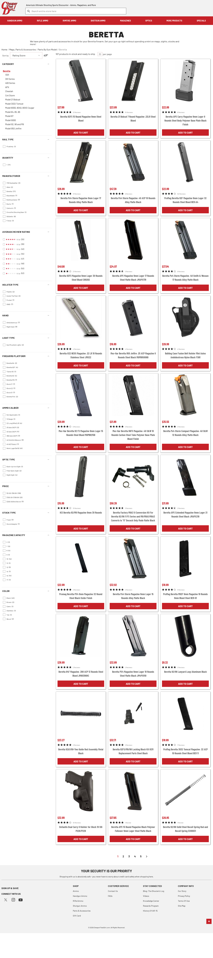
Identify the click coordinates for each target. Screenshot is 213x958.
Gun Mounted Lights (15, 345)
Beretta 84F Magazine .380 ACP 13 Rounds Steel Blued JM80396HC (81, 673)
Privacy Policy (184, 896)
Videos (146, 896)
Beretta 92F (12, 367)
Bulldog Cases (13, 200)
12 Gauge (11, 419)
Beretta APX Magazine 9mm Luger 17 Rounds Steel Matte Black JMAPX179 (133, 277)
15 (9, 576)
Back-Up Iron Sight (15, 466)
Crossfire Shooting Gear (16, 212)
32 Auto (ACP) (13, 431)
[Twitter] (5, 899)
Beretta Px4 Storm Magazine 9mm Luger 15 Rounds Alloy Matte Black (133, 596)
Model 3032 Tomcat (14, 103)
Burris (10, 204)
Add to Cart (80, 132)
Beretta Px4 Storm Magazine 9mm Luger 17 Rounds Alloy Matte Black (81, 200)
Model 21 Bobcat (12, 99)
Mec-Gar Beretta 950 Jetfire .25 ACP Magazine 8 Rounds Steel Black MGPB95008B (133, 355)
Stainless (11, 611)
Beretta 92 (12, 376)
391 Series (10, 79)
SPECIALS (201, 20)
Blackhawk (12, 195)
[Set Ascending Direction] (45, 55)
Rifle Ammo (78, 901)
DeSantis (11, 216)
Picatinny (11, 146)
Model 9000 (10, 120)
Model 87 (9, 116)
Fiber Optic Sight (14, 471)
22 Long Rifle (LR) (14, 423)
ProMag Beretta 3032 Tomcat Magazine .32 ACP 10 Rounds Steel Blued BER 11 (185, 751)
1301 (7, 74)
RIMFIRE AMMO (69, 20)
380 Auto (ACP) (13, 436)
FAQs (110, 896)
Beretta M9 (12, 380)
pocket (10, 300)
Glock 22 (11, 388)
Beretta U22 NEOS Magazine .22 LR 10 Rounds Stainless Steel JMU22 (81, 355)
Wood (10, 619)
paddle (10, 292)
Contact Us (113, 891)
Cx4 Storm (10, 95)
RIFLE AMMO (42, 20)
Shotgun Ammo (80, 906)
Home (4, 49)
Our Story (182, 891)
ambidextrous (13, 322)
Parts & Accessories (82, 910)
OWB (10, 304)
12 (8, 563)
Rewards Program (151, 906)
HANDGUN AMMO (14, 20)
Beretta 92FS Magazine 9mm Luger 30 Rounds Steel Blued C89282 (80, 277)
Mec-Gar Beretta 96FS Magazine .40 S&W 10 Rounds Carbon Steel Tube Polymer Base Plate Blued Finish (133, 434)
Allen (10, 187)
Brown (10, 602)
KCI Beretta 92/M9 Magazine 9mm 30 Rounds (81, 512)
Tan (9, 615)
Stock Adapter (13, 524)
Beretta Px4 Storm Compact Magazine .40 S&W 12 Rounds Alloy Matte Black (185, 432)
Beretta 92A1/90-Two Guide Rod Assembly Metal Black (80, 751)
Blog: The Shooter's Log (153, 891)
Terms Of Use (184, 901)
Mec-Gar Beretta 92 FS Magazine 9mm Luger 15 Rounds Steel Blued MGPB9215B (81, 432)
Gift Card (77, 915)
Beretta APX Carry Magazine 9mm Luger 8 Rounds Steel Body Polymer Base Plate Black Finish (185, 120)
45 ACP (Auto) (13, 444)
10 (9, 559)
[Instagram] (13, 899)
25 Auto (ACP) (13, 427)
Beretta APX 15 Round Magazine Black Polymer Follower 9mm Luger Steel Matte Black (133, 828)
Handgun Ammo (80, 896)
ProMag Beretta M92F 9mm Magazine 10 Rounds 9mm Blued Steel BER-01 (185, 596)
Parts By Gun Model (47, 49)
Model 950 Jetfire (13, 128)
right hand (12, 327)
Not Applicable (13, 415)
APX (7, 87)
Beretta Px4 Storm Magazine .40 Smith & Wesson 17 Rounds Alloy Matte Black (185, 277)
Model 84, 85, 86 (12, 112)
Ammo (76, 891)
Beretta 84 (12, 363)
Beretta (63, 49)
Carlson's (11, 208)
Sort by (5, 55)
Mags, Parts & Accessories (22, 49)
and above (15, 501)
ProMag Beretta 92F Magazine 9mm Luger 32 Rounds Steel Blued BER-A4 (185, 200)
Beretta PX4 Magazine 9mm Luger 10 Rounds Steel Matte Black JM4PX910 (133, 673)
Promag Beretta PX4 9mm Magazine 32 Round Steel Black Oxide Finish (80, 596)
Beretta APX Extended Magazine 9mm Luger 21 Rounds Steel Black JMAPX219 (185, 514)
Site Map (181, 906)
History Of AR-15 (150, 910)
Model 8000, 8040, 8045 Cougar (19, 107)
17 (9, 580)
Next (146, 856)
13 (9, 567)
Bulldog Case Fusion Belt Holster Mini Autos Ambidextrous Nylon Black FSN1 (185, 355)
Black (10, 598)
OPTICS (148, 20)
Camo (10, 606)
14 (8, 571)
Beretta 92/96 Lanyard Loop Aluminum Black (185, 671)
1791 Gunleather (13, 183)
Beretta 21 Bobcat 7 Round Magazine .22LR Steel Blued (133, 118)
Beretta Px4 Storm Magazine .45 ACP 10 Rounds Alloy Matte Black (133, 200)
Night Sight (12, 475)
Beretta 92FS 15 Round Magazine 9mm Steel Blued (80, 118)
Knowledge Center (151, 901)
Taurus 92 (11, 371)
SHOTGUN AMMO (98, 20)
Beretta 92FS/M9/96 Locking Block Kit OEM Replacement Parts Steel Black (133, 751)
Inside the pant (13, 296)
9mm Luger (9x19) (14, 448)
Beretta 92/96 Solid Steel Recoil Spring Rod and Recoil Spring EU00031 (185, 828)
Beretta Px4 (12, 397)
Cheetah (9, 91)
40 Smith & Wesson (15, 440)
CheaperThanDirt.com (102, 927)
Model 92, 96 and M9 (14, 124)
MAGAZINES (125, 20)
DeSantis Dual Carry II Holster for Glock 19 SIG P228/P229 (80, 828)
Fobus (10, 221)
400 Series (10, 83)
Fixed (10, 520)
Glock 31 (11, 392)
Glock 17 (11, 384)
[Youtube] (21, 899)
